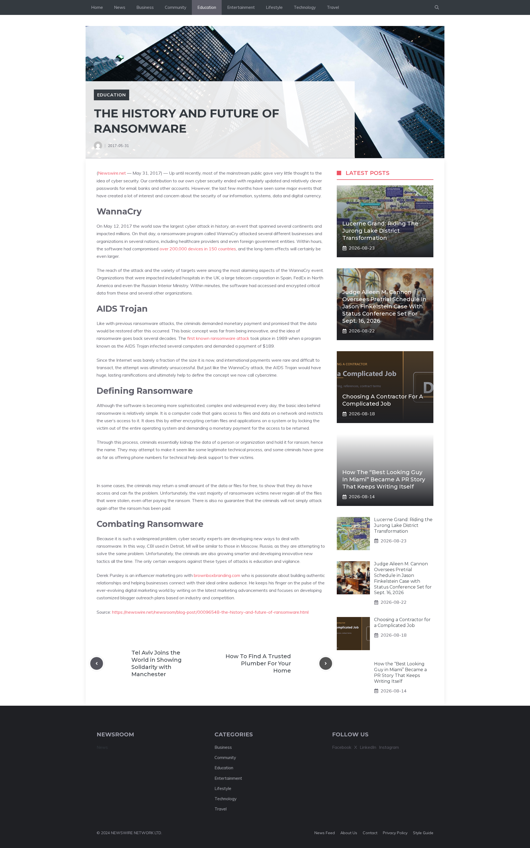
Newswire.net (112, 173)
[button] (436, 7)
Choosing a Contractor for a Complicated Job (402, 622)
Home (97, 7)
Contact (370, 832)
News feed (324, 832)
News (119, 7)
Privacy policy (395, 832)
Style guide (423, 832)
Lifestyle (274, 7)
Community (175, 7)
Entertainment (241, 7)
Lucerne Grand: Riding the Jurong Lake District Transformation (380, 230)
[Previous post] (96, 663)
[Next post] (325, 663)
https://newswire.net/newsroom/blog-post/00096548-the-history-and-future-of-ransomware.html (210, 612)
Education (206, 7)
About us (348, 832)
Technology (305, 7)
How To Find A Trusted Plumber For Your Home (258, 663)
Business (145, 7)
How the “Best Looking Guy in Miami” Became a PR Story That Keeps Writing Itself (383, 479)
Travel (333, 7)
